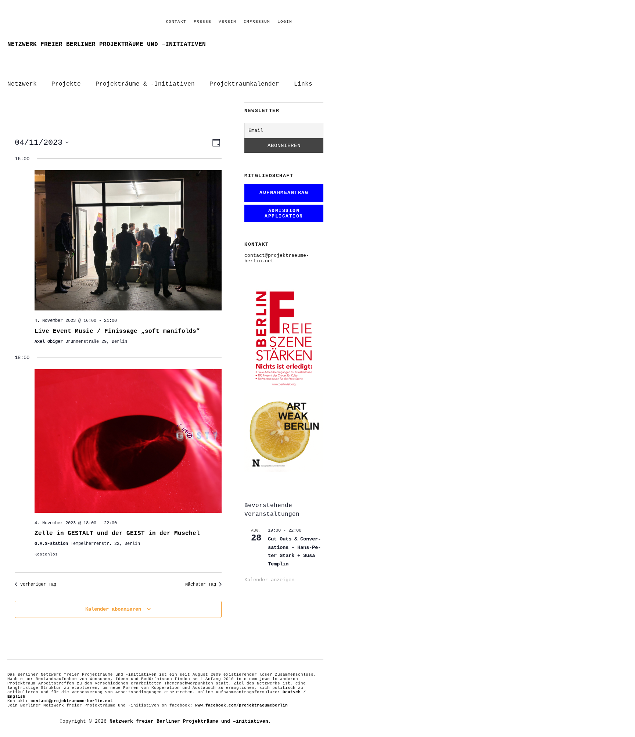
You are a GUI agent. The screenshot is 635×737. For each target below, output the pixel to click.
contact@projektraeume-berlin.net (72, 701)
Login (284, 21)
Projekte (66, 84)
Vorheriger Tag (38, 584)
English (16, 696)
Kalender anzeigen (269, 580)
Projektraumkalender (244, 84)
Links (303, 84)
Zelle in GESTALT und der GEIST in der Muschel (117, 533)
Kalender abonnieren (113, 609)
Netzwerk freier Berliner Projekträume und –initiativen (106, 44)
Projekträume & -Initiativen (145, 84)
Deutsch (292, 692)
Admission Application (284, 213)
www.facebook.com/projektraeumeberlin (241, 705)
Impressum (257, 21)
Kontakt (176, 21)
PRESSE (202, 21)
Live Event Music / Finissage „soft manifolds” (117, 331)
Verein (227, 21)
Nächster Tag (200, 584)
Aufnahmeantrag (283, 192)
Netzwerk (22, 84)
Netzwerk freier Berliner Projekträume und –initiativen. (190, 721)
